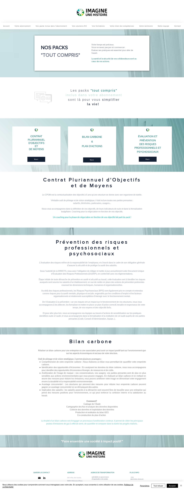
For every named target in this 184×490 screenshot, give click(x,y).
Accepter (172, 485)
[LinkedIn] (44, 477)
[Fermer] (180, 485)
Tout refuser (158, 485)
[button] (137, 479)
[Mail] (39, 477)
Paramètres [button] (144, 485)
